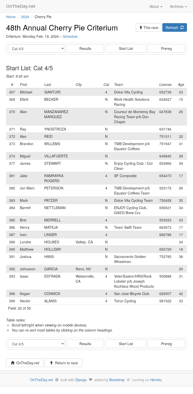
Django (81, 379)
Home (11, 16)
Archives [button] (177, 6)
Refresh (173, 27)
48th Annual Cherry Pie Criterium (62, 27)
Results (85, 48)
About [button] (155, 6)
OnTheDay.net (21, 6)
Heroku (156, 379)
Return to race (65, 362)
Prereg (166, 48)
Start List (126, 48)
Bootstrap (117, 379)
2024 (25, 16)
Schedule (70, 36)
